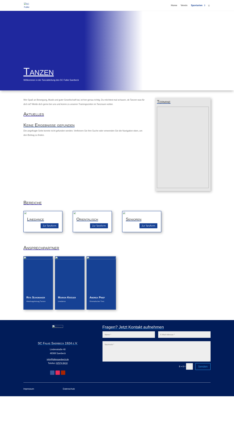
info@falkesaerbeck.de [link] (58, 359)
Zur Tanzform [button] (49, 225)
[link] (27, 5)
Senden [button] (203, 366)
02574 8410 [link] (62, 363)
